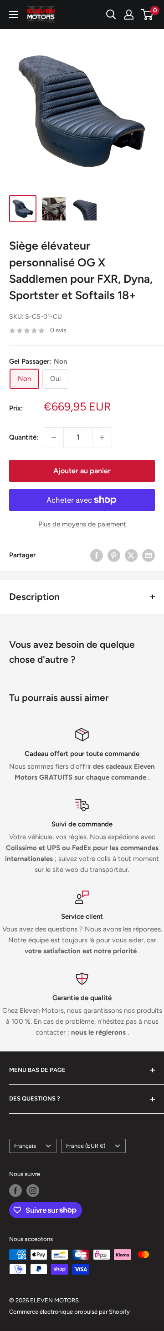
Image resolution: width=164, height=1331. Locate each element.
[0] (147, 14)
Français (25, 1145)
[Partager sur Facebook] (96, 555)
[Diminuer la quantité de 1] (53, 437)
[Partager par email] (148, 555)
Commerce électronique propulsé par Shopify (69, 1311)
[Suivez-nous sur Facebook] (15, 1190)
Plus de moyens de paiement (82, 524)
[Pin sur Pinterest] (114, 555)
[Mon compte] (128, 15)
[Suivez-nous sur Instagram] (32, 1190)
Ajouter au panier (82, 470)
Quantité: (23, 437)
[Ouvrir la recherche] (111, 15)
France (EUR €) (85, 1145)
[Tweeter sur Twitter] (131, 555)
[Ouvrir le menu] (13, 14)
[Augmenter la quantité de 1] (102, 437)
